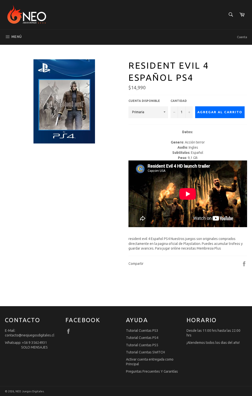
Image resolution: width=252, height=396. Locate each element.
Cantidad (179, 100)
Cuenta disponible (144, 100)
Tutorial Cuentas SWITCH (145, 352)
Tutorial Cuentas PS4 (142, 338)
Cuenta (242, 37)
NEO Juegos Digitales (30, 391)
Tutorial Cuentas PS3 (142, 331)
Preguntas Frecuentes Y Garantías (152, 371)
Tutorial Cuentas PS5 (142, 345)
